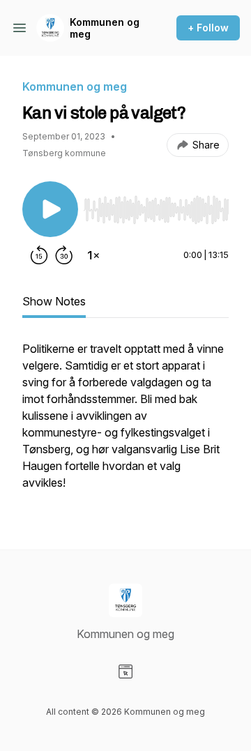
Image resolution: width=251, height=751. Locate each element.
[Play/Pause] (50, 209)
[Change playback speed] (93, 255)
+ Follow (208, 27)
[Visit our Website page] (125, 671)
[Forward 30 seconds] (64, 255)
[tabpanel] (125, 422)
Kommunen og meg (104, 28)
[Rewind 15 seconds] (39, 255)
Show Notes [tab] (54, 301)
